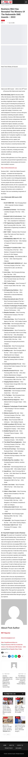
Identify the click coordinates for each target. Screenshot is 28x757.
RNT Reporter (5, 633)
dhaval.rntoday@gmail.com (8, 638)
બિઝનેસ (3, 20)
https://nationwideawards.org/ (9, 168)
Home (4, 745)
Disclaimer (18, 748)
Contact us (20, 745)
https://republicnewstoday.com (9, 642)
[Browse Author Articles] (14, 665)
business (6, 652)
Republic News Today (16, 649)
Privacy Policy (9, 748)
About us (11, 745)
